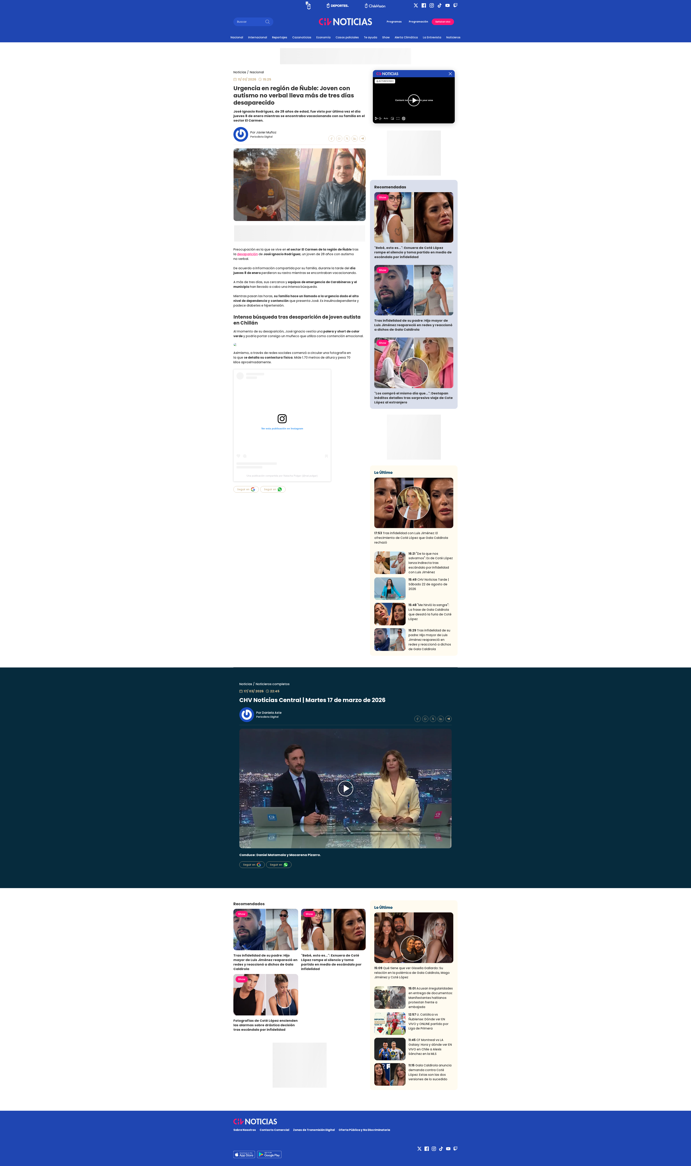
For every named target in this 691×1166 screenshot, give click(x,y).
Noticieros (453, 37)
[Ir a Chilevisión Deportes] (338, 5)
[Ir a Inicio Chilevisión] (375, 5)
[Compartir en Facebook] (331, 138)
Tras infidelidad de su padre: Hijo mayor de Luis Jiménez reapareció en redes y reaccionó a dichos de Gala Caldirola (413, 325)
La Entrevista (432, 37)
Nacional (237, 37)
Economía (323, 37)
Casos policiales (347, 37)
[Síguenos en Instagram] (432, 5)
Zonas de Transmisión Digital (314, 1130)
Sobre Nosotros (244, 1130)
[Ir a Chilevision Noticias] (345, 1121)
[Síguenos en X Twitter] (416, 5)
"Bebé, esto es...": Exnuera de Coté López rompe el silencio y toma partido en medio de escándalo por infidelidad (413, 252)
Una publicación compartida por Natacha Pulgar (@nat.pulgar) (282, 475)
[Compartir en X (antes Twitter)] (347, 138)
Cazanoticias (301, 37)
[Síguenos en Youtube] (447, 5)
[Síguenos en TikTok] (439, 5)
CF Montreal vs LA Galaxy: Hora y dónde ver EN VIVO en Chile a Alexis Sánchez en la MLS (430, 1047)
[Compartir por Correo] (362, 138)
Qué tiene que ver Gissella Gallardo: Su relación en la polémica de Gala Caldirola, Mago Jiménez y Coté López (412, 973)
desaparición (247, 254)
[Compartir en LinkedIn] (355, 138)
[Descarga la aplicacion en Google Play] (244, 1154)
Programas (394, 21)
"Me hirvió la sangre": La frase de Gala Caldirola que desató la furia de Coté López (429, 612)
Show (386, 37)
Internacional (257, 37)
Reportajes (279, 37)
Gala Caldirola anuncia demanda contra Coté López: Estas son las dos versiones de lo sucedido (429, 1072)
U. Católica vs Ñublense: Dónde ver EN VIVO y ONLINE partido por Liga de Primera (428, 1021)
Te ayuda (370, 37)
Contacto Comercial (274, 1130)
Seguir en (243, 489)
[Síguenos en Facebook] (424, 5)
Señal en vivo (442, 21)
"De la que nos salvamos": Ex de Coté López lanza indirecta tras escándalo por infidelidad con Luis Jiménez (430, 562)
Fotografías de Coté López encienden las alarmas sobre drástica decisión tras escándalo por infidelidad (265, 1025)
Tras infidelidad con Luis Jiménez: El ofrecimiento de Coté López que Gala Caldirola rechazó (411, 538)
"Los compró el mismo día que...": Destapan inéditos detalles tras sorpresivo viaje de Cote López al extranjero (413, 398)
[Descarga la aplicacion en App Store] (269, 1154)
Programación (418, 21)
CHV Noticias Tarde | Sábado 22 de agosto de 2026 (428, 584)
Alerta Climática (406, 37)
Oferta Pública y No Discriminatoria (364, 1130)
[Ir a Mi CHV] (308, 5)
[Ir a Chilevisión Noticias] (345, 21)
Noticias (239, 72)
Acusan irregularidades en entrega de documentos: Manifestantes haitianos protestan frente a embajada (430, 997)
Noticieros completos (273, 684)
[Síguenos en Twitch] (455, 5)
